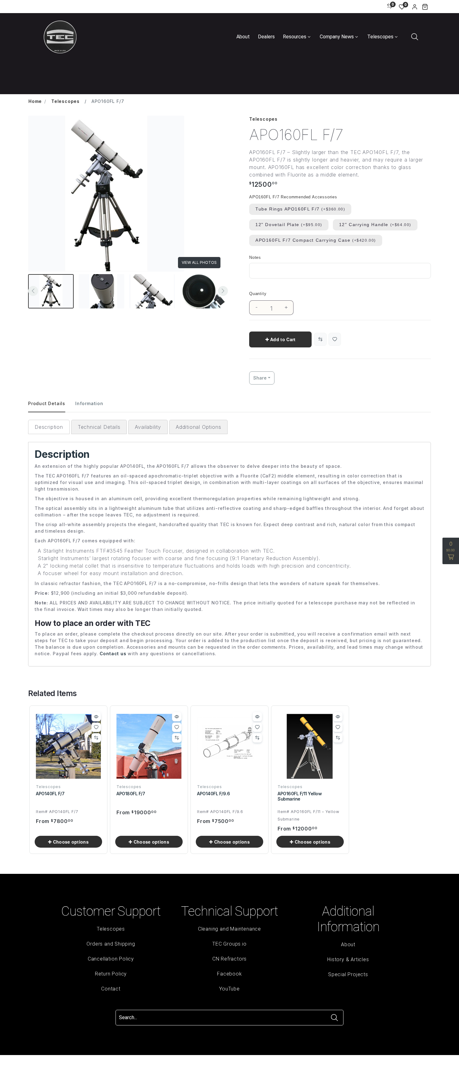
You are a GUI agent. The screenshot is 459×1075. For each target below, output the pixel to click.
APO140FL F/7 (50, 793)
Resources (294, 37)
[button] (425, 6)
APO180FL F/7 (130, 793)
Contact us (113, 653)
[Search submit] (334, 1017)
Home (35, 101)
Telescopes (380, 37)
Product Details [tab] (46, 403)
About (243, 37)
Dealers (266, 37)
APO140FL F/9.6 (213, 793)
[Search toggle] (414, 36)
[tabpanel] (229, 543)
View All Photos (199, 262)
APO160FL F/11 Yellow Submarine (300, 796)
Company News (337, 37)
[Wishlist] (334, 339)
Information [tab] (89, 403)
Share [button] (260, 377)
